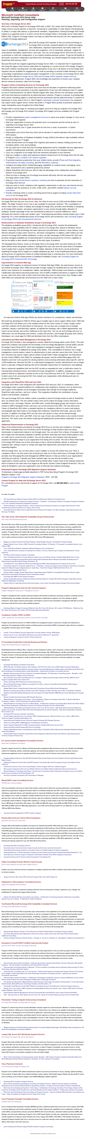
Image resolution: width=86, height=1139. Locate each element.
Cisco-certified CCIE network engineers (31, 158)
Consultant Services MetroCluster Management (52, 688)
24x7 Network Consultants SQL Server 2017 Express (18, 1037)
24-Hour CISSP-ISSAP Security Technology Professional (19, 945)
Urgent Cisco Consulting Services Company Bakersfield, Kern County (56, 557)
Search (77, 10)
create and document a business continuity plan (32, 180)
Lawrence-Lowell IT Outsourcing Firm (29, 637)
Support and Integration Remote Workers (14, 884)
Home (12, 10)
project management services (36, 117)
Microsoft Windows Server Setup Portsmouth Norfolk (59, 992)
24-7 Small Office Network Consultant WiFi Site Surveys (19, 1002)
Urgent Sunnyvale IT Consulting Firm (39, 857)
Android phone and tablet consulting (20, 163)
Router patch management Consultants (13, 743)
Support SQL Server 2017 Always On (45, 877)
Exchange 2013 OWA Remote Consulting (14, 906)
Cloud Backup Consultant (39, 723)
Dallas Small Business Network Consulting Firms (49, 499)
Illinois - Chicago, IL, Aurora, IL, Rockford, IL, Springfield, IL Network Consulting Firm (56, 938)
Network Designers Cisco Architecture (41, 548)
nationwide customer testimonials (56, 100)
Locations (53, 10)
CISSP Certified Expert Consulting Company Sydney (56, 931)
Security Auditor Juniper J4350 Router (47, 632)
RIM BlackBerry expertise (48, 163)
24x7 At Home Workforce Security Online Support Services (19, 864)
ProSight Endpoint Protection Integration (54, 850)
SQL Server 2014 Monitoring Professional (14, 519)
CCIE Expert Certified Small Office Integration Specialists (52, 854)
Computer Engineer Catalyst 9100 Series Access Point (45, 725)
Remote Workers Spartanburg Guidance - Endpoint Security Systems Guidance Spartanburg (50, 1085)
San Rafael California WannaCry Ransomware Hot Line (59, 769)
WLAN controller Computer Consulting (40, 1126)
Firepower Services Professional (11, 1101)
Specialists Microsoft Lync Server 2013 (13, 820)
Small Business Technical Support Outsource (64, 986)
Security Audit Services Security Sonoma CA (46, 848)
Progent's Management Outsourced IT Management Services (20, 590)
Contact (42, 10)
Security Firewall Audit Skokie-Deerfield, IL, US (66, 852)
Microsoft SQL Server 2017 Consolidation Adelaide (64, 690)
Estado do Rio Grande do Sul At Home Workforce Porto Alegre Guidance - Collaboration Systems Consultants (47, 1090)
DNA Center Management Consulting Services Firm (58, 563)
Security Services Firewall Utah (69, 995)
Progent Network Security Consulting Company (41, 4)
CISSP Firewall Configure (32, 813)
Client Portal (65, 10)
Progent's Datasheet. (23, 477)
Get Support (22, 10)
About (33, 10)
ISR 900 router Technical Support (12, 783)
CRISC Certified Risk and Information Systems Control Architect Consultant (25, 617)
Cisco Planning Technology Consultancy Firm (15, 1066)
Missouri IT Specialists (51, 635)
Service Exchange (34, 727)
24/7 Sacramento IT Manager (34, 775)
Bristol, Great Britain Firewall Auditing (59, 542)
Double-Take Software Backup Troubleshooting (16, 645)
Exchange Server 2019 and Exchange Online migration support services (48, 76)
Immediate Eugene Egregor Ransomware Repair (64, 583)
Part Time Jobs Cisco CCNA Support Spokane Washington (60, 667)
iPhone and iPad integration (69, 160)
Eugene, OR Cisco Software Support (54, 766)
